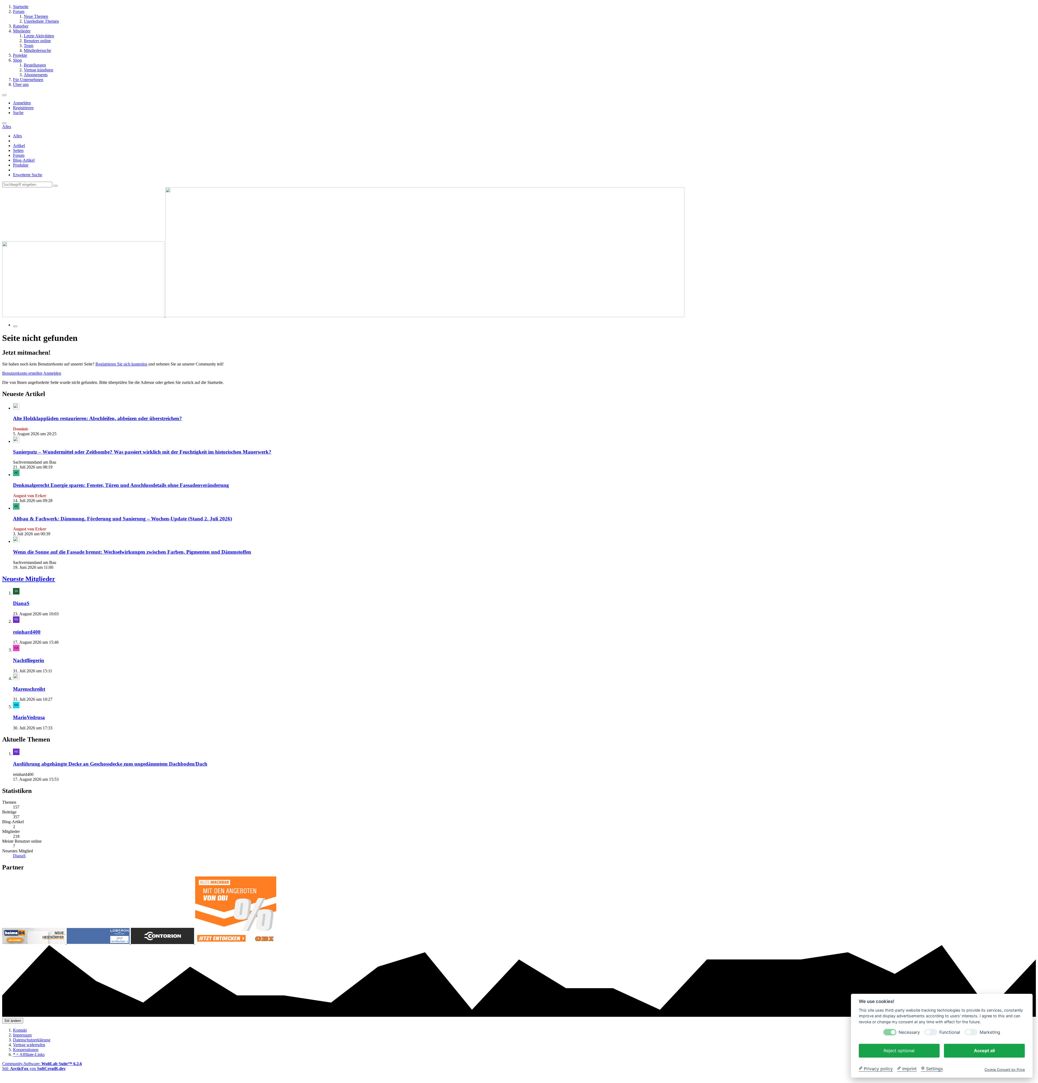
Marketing (990, 1032)
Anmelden (22, 103)
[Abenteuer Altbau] (343, 315)
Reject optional (899, 1050)
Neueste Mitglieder (28, 578)
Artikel (19, 145)
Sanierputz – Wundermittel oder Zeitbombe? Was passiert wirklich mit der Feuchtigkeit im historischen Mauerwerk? (142, 452)
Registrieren (23, 107)
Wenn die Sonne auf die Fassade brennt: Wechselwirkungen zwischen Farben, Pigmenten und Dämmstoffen (132, 552)
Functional (949, 1032)
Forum (18, 155)
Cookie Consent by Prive (1004, 1069)
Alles (17, 136)
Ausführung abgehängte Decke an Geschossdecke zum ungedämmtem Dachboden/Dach (110, 764)
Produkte (20, 165)
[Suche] (4, 123)
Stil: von (34, 1068)
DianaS (21, 603)
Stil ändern (12, 1021)
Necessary (909, 1032)
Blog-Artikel (24, 160)
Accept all (984, 1050)
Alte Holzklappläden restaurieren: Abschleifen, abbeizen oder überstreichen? (97, 418)
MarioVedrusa (29, 717)
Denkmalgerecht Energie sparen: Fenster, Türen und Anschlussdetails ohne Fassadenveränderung (121, 485)
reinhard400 (27, 632)
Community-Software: (42, 1063)
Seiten (18, 150)
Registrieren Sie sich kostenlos (121, 364)
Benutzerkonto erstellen (22, 373)
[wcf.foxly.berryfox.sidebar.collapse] (15, 326)
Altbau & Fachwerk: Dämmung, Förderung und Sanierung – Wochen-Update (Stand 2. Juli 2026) (122, 518)
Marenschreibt (29, 689)
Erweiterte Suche (27, 174)
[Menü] (4, 95)
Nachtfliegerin (28, 660)
